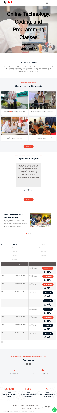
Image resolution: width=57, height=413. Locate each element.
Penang (43, 252)
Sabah (15, 255)
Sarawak (43, 255)
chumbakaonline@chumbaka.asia (43, 374)
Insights (37, 408)
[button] (47, 3)
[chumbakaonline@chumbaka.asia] (43, 370)
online (15, 244)
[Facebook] (27, 364)
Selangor (15, 259)
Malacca (15, 252)
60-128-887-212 (14, 374)
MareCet (43, 137)
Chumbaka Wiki (30, 405)
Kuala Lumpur (43, 248)
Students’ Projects (18, 405)
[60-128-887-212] (14, 370)
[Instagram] (30, 364)
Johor (43, 244)
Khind (10, 111)
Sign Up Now (48, 268)
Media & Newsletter (27, 408)
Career (38, 405)
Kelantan (15, 248)
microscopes (18, 137)
